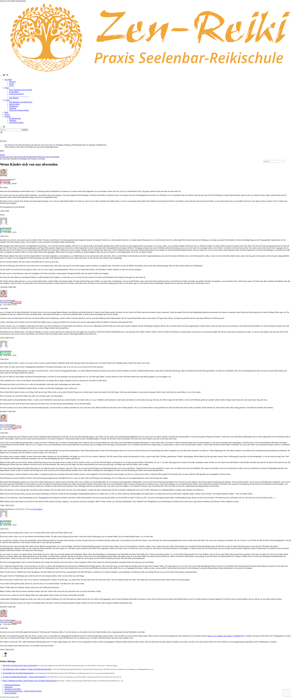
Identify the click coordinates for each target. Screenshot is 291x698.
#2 (1, 232)
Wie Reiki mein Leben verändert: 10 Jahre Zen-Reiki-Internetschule (27, 669)
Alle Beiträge (14, 98)
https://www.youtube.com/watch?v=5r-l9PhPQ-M (225, 636)
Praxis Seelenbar (10, 693)
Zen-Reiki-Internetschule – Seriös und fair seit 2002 (23, 691)
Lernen (7, 100)
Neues (7, 88)
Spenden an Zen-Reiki (13, 689)
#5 (1, 429)
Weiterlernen (13, 106)
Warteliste (12, 108)
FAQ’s (11, 86)
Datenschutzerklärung (12, 685)
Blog (6, 112)
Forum (7, 114)
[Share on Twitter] (6, 656)
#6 (1, 525)
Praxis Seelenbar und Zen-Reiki (20, 90)
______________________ (19, 96)
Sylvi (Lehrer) (5, 179)
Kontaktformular (15, 118)
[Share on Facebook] (6, 654)
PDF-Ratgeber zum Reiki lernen (20, 102)
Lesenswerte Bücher (16, 94)
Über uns (12, 82)
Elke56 (2, 228)
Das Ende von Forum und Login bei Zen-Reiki (19, 665)
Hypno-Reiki (14, 92)
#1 (1, 184)
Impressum (8, 687)
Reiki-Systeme (14, 104)
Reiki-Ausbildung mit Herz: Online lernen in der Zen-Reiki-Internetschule (29, 681)
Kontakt (7, 116)
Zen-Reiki (8, 79)
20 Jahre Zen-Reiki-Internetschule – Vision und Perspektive (24, 677)
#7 (1, 624)
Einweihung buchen (16, 122)
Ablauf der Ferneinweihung (19, 110)
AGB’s (11, 84)
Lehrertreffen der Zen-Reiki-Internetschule (18, 673)
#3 (1, 305)
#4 (1, 355)
